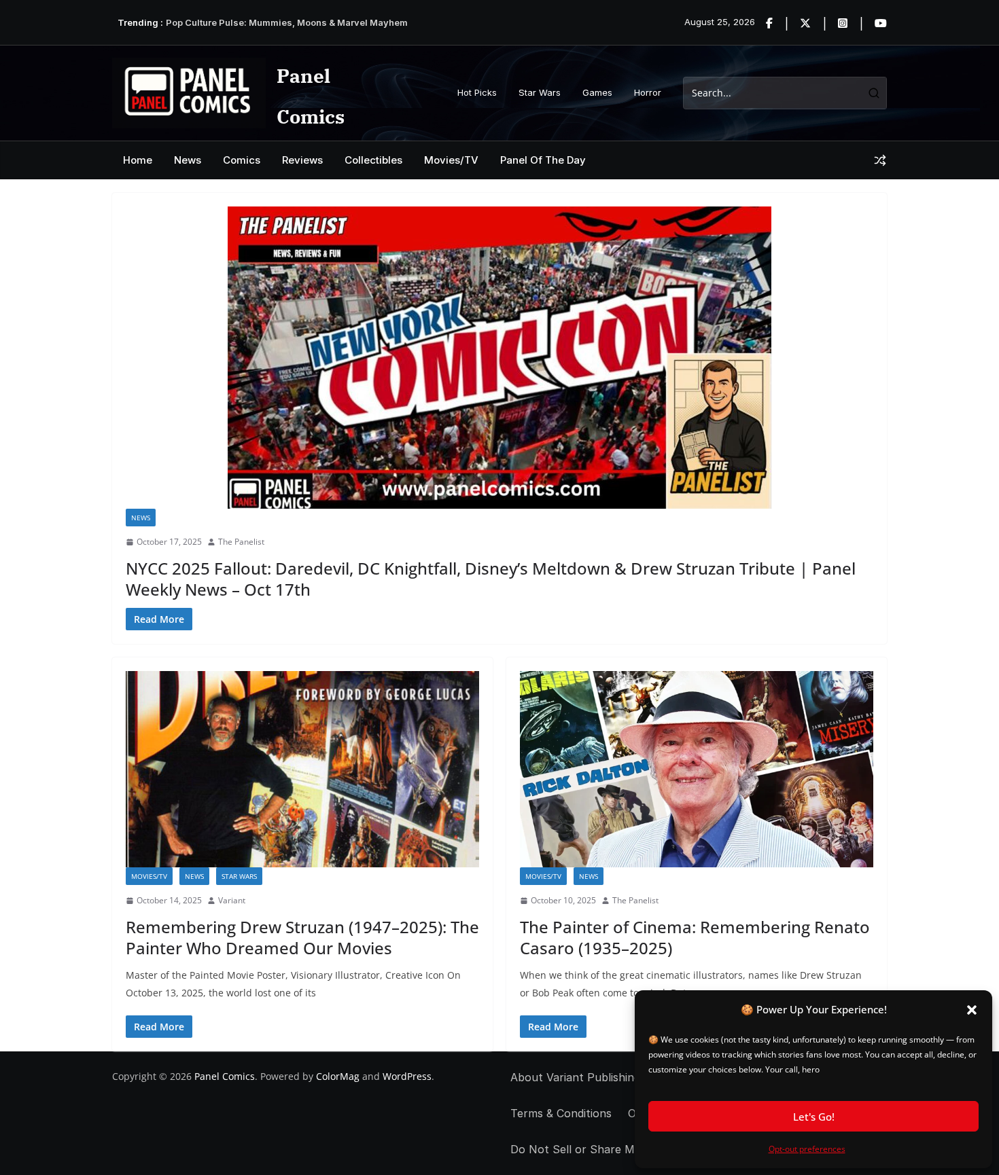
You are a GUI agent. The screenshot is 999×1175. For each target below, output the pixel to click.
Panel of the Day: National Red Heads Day (257, 22)
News (187, 159)
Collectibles (373, 159)
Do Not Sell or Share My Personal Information (633, 1149)
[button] (972, 1010)
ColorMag (338, 1076)
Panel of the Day (543, 159)
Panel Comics (224, 1076)
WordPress (407, 1076)
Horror (647, 92)
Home (137, 159)
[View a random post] (880, 160)
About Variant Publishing (575, 1077)
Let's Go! (814, 1116)
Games (597, 92)
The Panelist (241, 541)
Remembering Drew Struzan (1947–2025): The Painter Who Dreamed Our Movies (302, 937)
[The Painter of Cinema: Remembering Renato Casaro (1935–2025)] (696, 769)
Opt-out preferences (807, 1149)
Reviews (302, 159)
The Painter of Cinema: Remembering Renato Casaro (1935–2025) (695, 937)
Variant (231, 900)
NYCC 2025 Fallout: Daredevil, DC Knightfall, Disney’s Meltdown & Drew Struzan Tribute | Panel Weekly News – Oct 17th (491, 578)
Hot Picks (477, 92)
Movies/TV (451, 159)
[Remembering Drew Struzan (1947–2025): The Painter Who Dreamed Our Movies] (302, 769)
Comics (241, 159)
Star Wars (540, 92)
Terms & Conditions (561, 1113)
